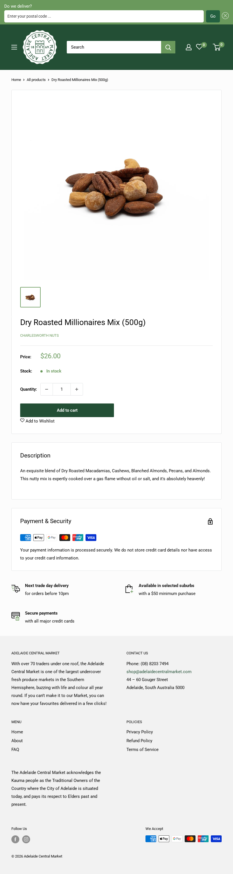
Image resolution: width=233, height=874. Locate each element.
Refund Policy (139, 740)
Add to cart (67, 410)
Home (16, 80)
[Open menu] (14, 47)
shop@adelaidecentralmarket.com (159, 671)
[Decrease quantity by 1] (47, 389)
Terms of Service (142, 749)
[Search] (168, 47)
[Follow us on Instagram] (26, 839)
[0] (216, 47)
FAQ (15, 749)
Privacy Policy (139, 731)
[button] (224, 16)
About (17, 740)
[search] (114, 47)
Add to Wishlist (39, 421)
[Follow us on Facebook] (15, 839)
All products (36, 80)
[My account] (189, 47)
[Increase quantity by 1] (77, 389)
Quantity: (28, 389)
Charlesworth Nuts (39, 335)
